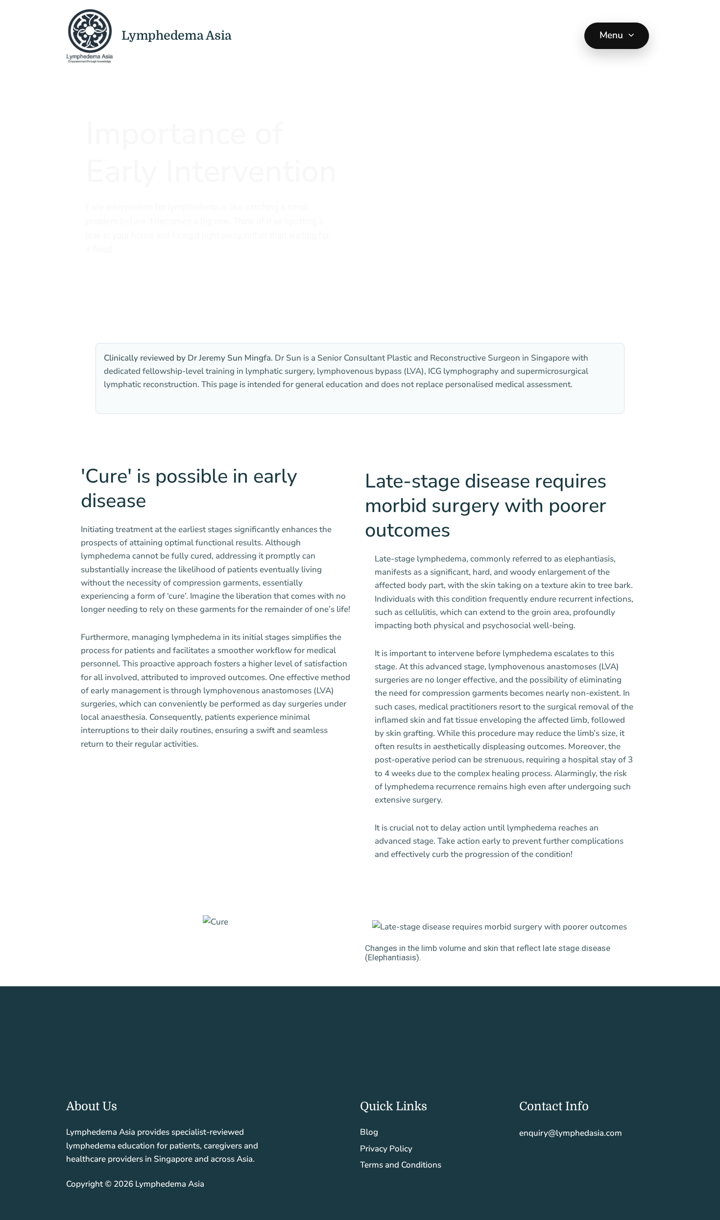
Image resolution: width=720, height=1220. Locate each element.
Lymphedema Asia (176, 35)
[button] (629, 36)
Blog (369, 1132)
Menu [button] (612, 35)
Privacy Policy (386, 1148)
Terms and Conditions (400, 1165)
